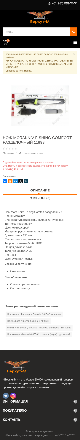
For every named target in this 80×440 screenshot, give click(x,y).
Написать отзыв (32, 153)
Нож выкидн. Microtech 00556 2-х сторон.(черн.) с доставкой (38, 334)
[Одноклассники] (10, 181)
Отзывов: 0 (10, 153)
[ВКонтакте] (5, 181)
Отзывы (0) (40, 198)
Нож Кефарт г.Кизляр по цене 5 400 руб (28, 321)
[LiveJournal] (26, 181)
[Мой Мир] (15, 181)
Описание (40, 190)
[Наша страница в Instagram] (13, 396)
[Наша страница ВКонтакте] (6, 396)
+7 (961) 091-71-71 (64, 3)
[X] (20, 181)
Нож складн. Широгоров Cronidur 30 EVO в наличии (34, 314)
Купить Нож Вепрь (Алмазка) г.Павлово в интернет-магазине (39, 327)
